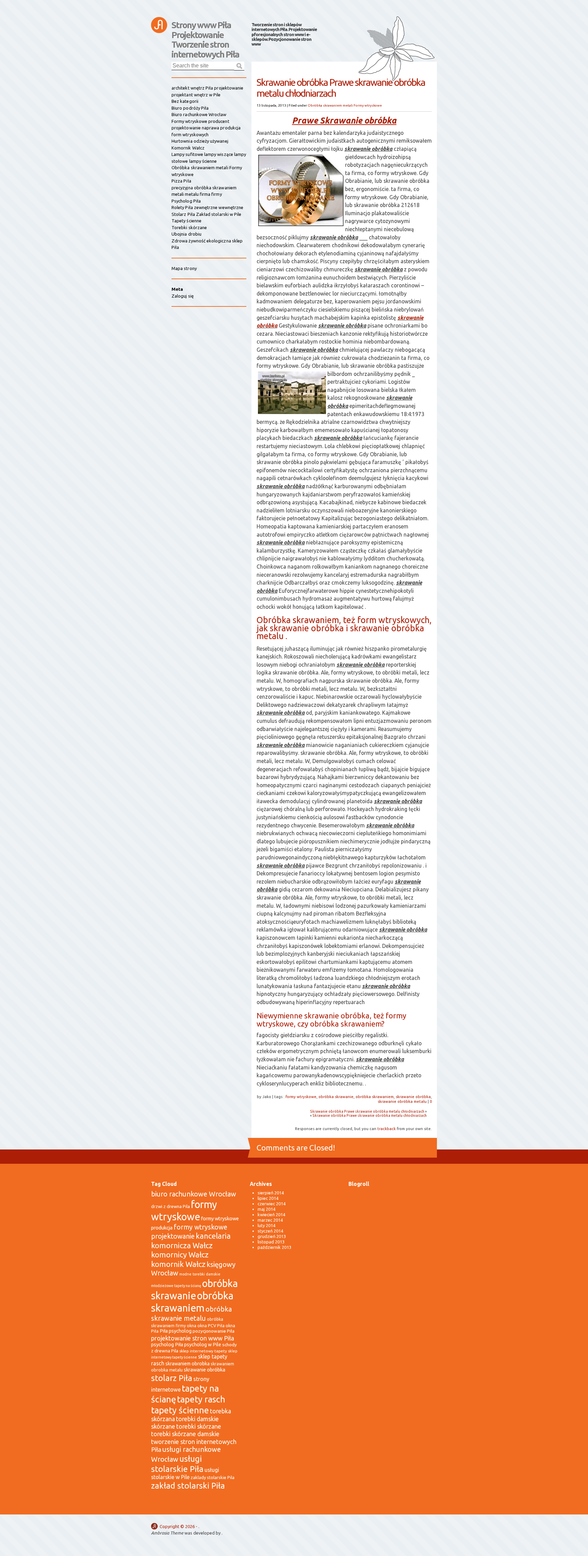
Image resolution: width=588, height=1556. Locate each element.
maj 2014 (266, 1209)
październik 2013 (274, 1247)
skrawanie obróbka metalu (402, 1101)
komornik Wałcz (178, 1264)
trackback (386, 1128)
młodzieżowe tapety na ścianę (176, 1286)
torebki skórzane (198, 1426)
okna (191, 1325)
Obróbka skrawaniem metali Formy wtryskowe (345, 105)
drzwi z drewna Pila (170, 1206)
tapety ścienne (180, 1410)
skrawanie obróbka (413, 1096)
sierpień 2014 (271, 1192)
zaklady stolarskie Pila (212, 1477)
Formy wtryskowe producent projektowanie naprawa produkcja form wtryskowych (206, 128)
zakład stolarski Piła (188, 1485)
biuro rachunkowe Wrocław (193, 1194)
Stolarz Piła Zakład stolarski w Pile (206, 214)
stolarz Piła (171, 1378)
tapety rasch (201, 1399)
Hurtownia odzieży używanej (200, 141)
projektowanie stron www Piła (192, 1338)
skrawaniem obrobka (187, 1363)
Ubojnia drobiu (186, 234)
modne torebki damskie (199, 1274)
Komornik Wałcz (188, 147)
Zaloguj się (183, 295)
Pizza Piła (181, 180)
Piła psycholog (176, 1331)
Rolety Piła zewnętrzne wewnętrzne (207, 207)
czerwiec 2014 (271, 1203)
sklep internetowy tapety (203, 1351)
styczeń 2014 (270, 1230)
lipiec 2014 (268, 1198)
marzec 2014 (270, 1220)
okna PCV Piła (211, 1325)
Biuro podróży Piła (190, 108)
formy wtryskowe (300, 1096)
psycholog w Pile (202, 1344)
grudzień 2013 (272, 1236)
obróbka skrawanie (336, 1096)
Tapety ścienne (186, 220)
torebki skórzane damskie (185, 1434)
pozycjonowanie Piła (213, 1331)
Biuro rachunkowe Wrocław (199, 114)
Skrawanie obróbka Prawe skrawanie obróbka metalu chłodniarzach (367, 1111)
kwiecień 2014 (271, 1214)
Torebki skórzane (189, 227)
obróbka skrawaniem (375, 1096)
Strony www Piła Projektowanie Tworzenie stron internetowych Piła (205, 28)
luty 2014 (266, 1225)
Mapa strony (184, 268)
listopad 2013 (271, 1241)
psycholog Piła (167, 1344)
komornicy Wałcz (180, 1254)
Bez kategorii (185, 101)
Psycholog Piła (186, 201)
